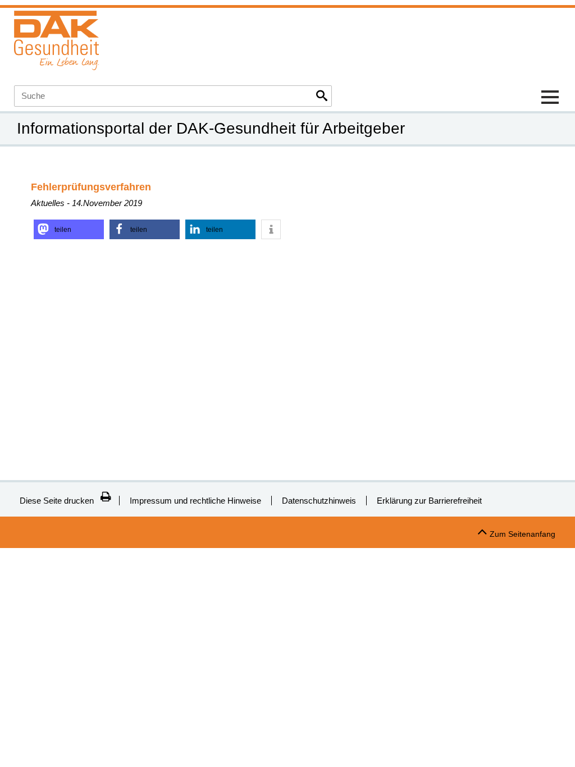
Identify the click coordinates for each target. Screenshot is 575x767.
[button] (69, 229)
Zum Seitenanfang (522, 533)
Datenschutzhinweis (319, 500)
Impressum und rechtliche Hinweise (195, 500)
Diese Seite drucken (57, 500)
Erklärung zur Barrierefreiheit (429, 500)
